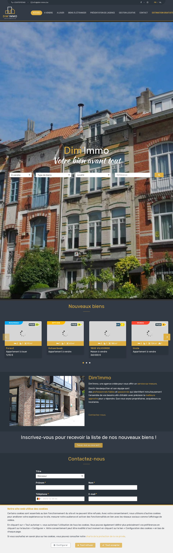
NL (160, 2)
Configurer (62, 545)
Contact (143, 13)
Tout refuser (86, 545)
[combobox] (39, 499)
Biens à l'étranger (77, 13)
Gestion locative (127, 13)
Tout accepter (112, 545)
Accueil (36, 13)
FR (155, 2)
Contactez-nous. (97, 415)
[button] (93, 175)
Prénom (41, 482)
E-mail (93, 494)
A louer (60, 13)
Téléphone (42, 494)
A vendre (48, 13)
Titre (38, 471)
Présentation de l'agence (102, 13)
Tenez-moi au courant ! (88, 445)
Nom (92, 482)
